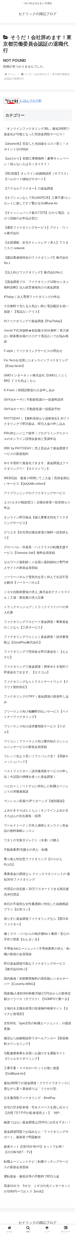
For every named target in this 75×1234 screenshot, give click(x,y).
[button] (67, 760)
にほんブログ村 (31, 100)
